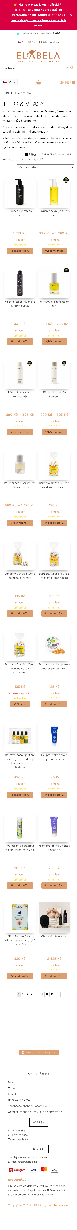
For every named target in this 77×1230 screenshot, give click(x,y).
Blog (10, 1082)
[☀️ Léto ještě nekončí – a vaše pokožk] (19, 1013)
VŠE (68, 154)
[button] (65, 82)
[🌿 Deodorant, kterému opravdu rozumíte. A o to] (58, 1013)
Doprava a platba (19, 1100)
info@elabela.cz (27, 1161)
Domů (6, 92)
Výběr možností (54, 250)
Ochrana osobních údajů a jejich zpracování (35, 1111)
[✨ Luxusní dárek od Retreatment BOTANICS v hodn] (58, 1036)
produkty (33, 116)
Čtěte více (20, 704)
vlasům (45, 127)
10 (41, 994)
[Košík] (38, 82)
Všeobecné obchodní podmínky (27, 1106)
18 (58, 154)
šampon (62, 111)
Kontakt (13, 1094)
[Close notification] (71, 15)
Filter (32, 154)
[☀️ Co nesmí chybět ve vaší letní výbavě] (19, 1036)
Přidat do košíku (20, 250)
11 (47, 994)
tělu (34, 127)
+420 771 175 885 (37, 1157)
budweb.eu (61, 1205)
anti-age (8, 142)
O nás (11, 1088)
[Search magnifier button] (71, 67)
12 (52, 994)
